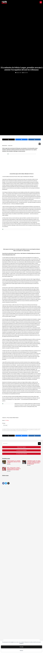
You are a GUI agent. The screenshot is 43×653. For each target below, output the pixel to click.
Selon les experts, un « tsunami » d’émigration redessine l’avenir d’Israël (14, 461)
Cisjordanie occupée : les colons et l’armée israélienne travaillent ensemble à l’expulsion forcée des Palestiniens (34, 462)
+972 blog (7, 420)
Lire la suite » (9, 464)
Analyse (17, 72)
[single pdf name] (40, 144)
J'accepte (21, 646)
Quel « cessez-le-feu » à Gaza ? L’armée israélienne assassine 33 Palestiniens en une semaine (13, 468)
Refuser (21, 650)
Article (20, 72)
